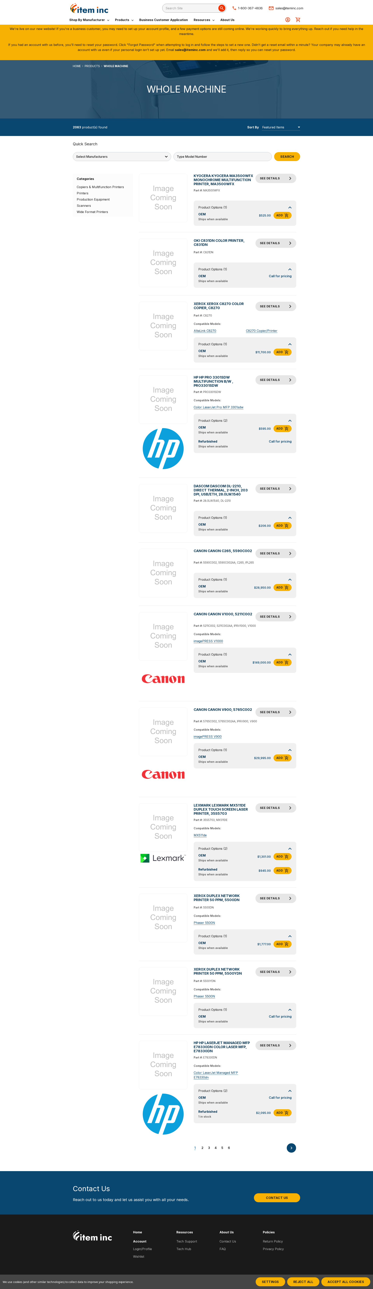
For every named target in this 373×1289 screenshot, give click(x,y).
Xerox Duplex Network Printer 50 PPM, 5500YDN (218, 971)
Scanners (84, 206)
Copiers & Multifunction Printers (100, 187)
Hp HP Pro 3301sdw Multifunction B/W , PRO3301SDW (213, 381)
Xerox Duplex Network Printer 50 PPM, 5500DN (217, 898)
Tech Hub (183, 1249)
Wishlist (138, 1256)
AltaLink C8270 (205, 331)
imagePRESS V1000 (208, 641)
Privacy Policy (273, 1249)
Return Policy (273, 1241)
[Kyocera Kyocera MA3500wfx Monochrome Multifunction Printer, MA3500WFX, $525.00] (163, 198)
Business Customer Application (163, 20)
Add (279, 215)
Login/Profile (142, 1249)
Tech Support (186, 1241)
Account (139, 1241)
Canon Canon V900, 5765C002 (223, 710)
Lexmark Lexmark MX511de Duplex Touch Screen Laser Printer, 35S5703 (221, 809)
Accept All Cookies (346, 1282)
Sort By (253, 127)
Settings (270, 1282)
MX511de (200, 835)
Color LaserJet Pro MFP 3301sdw (218, 407)
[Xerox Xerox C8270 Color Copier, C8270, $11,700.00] (163, 326)
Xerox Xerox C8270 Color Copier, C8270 (219, 306)
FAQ (223, 1249)
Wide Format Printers (92, 212)
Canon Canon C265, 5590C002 (223, 551)
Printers (82, 193)
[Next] (291, 1148)
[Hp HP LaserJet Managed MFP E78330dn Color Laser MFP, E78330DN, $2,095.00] (163, 1065)
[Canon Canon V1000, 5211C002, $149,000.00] (163, 636)
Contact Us (277, 1198)
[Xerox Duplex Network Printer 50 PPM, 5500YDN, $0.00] (163, 991)
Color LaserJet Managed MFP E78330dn (216, 1075)
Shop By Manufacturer (87, 20)
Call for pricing (280, 276)
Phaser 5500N (204, 923)
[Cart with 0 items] (297, 20)
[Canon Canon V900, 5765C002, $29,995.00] (163, 732)
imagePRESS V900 (208, 736)
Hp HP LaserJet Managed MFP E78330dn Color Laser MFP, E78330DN (222, 1047)
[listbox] (281, 127)
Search (287, 157)
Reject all (303, 1282)
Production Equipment (93, 199)
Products (122, 20)
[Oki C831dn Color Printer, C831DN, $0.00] (163, 263)
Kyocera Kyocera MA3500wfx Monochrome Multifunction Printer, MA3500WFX (223, 180)
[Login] (287, 20)
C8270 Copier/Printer (261, 331)
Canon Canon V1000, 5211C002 (223, 614)
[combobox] (194, 8)
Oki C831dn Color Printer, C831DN (219, 243)
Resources (202, 20)
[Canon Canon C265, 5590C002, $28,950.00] (163, 573)
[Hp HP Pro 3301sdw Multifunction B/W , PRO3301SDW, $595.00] (163, 400)
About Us (227, 20)
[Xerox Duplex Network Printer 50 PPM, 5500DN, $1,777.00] (163, 918)
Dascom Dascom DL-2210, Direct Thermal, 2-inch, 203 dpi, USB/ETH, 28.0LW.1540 (221, 490)
